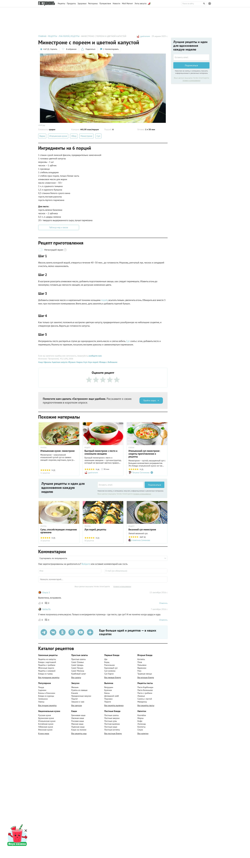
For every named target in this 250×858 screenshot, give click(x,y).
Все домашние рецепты (48, 677)
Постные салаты (111, 715)
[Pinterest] (71, 632)
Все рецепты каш (79, 733)
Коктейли (141, 715)
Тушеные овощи (144, 673)
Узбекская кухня (45, 727)
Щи (105, 659)
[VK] (53, 632)
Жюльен (75, 687)
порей (104, 300)
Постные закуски (112, 718)
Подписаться (154, 484)
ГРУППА (43, 447)
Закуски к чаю (77, 701)
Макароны (142, 701)
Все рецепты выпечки (114, 705)
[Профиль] (210, 3)
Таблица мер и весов (58, 227)
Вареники (141, 668)
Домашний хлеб (111, 696)
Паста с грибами (144, 693)
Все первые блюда (112, 677)
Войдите (86, 563)
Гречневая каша (78, 715)
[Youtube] (81, 632)
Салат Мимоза (77, 671)
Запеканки (43, 699)
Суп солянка (109, 671)
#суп (85, 362)
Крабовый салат (78, 673)
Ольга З (46, 592)
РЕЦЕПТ (87, 447)
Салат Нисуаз (77, 668)
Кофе (139, 721)
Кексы (107, 693)
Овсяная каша (77, 718)
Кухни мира (43, 733)
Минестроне (86, 136)
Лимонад (141, 724)
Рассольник (109, 665)
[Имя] (69, 570)
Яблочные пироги (46, 668)
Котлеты (141, 659)
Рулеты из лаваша (79, 690)
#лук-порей (92, 362)
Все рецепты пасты (145, 705)
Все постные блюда (113, 733)
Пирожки (108, 699)
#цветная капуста (59, 362)
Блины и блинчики (46, 693)
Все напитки (142, 733)
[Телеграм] (44, 632)
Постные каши (110, 727)
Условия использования (142, 494)
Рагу (139, 671)
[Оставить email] (121, 485)
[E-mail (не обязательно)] (136, 570)
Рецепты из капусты (47, 659)
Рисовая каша (77, 721)
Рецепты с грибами (46, 665)
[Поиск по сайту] (194, 3)
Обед (73, 136)
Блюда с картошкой (47, 662)
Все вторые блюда (145, 677)
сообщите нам (95, 356)
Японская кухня (45, 729)
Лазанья (141, 696)
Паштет (74, 699)
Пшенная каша (77, 727)
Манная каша (77, 724)
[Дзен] (90, 632)
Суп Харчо (109, 673)
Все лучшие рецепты (47, 705)
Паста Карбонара (145, 687)
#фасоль (47, 362)
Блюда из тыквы (45, 673)
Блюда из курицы (46, 696)
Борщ (106, 662)
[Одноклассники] (62, 632)
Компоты (141, 727)
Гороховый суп (110, 668)
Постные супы (110, 721)
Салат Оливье (77, 662)
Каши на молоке (78, 729)
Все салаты (76, 677)
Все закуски (76, 705)
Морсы (140, 718)
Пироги (107, 701)
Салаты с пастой (144, 699)
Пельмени (141, 665)
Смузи (140, 729)
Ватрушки (108, 687)
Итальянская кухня (58, 136)
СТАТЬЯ (131, 447)
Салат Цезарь (77, 665)
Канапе (74, 693)
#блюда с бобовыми (107, 362)
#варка (79, 362)
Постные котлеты (112, 729)
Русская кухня (44, 715)
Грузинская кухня (46, 718)
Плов (139, 662)
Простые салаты (78, 659)
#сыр (40, 362)
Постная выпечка (112, 724)
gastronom (145, 36)
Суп (98, 136)
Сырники (42, 690)
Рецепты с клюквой (46, 671)
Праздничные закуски (81, 696)
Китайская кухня (45, 724)
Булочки (108, 690)
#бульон (71, 362)
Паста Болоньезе (145, 690)
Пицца (41, 687)
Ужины (41, 701)
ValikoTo (46, 609)
